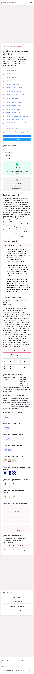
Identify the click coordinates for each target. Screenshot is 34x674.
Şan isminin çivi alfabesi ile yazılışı (15, 95)
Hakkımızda (10, 660)
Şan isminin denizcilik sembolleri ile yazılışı (15, 124)
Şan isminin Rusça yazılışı (12, 112)
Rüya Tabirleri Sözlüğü (17, 606)
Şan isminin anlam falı (11, 77)
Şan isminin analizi (10, 81)
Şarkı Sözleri (17, 597)
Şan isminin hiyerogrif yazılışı (14, 119)
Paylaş (17, 136)
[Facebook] (2, 666)
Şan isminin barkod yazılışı (13, 91)
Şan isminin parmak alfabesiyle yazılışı (16, 116)
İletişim (3, 660)
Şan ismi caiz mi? (10, 74)
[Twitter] (6, 666)
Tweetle (18, 139)
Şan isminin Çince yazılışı (12, 109)
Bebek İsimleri (9, 2)
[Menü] (30, 2)
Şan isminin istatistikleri (12, 128)
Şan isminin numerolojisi (12, 98)
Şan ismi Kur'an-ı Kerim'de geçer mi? (16, 132)
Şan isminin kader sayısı (12, 84)
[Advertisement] (17, 24)
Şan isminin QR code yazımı (13, 88)
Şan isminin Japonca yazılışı (13, 106)
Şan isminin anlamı (10, 70)
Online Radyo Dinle (17, 611)
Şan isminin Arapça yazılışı (13, 102)
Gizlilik (18, 660)
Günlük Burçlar (17, 602)
